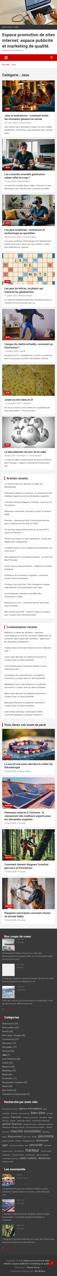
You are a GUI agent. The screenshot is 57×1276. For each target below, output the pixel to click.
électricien (44, 1158)
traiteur (32, 1150)
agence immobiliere (30, 1108)
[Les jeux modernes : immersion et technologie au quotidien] (28, 210)
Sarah (23, 351)
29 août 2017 (10, 455)
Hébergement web (29, 1124)
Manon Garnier (25, 295)
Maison (9, 806)
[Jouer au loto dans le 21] (28, 380)
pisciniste (46, 1136)
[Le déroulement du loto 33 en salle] (28, 432)
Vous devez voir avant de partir (25, 725)
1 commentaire (34, 455)
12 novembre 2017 (13, 403)
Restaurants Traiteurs (12, 1082)
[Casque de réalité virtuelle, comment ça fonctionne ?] (28, 324)
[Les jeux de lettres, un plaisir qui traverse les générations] (28, 269)
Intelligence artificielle (45, 1124)
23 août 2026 (10, 823)
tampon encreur (7, 1151)
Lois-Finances (9, 1059)
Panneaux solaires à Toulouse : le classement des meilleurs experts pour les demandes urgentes (27, 816)
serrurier (36, 1145)
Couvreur (16, 1117)
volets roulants (28, 1158)
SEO (26, 1145)
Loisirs (20, 987)
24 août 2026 (10, 771)
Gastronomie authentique (41, 1121)
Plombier (18, 1141)
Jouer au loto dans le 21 (18, 399)
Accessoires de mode (9, 1109)
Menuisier (27, 1137)
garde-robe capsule (24, 1121)
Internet (6, 1051)
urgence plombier (42, 1155)
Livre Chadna (10, 666)
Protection (7, 1078)
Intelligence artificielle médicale (13, 1127)
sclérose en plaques (16, 1145)
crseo (7, 657)
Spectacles (7, 1090)
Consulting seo (11, 675)
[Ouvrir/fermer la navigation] (6, 57)
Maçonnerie (15, 1136)
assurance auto (24, 1113)
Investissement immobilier (35, 1127)
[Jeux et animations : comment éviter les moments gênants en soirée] (28, 96)
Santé (5, 1086)
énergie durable (7, 1162)
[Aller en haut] (52, 1263)
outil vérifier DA (11, 711)
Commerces (8, 1039)
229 (9, 1009)
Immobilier (7, 1047)
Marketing (7, 1070)
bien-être (38, 1113)
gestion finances (12, 1123)
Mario (7, 693)
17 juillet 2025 (10, 295)
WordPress (39, 1271)
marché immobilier (26, 1131)
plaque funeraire (8, 1141)
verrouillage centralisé (10, 1159)
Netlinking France (12, 684)
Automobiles (8, 1027)
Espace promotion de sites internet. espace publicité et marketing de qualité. (28, 40)
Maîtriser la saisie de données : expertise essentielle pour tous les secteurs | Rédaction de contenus (27, 635)
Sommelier (48, 1145)
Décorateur (43, 1117)
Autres (20, 965)
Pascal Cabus (25, 123)
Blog (6, 702)
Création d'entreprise (30, 1117)
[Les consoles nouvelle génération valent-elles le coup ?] (28, 154)
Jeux (7, 109)
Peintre (34, 1137)
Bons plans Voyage (11, 1035)
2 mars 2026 (10, 181)
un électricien (30, 1155)
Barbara (27, 403)
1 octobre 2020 (11, 351)
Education (7, 1043)
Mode (7, 757)
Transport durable (17, 1155)
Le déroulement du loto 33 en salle (25, 451)
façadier (13, 1121)
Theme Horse (33, 1267)
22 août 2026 (10, 920)
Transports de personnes (14, 1094)
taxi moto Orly (19, 1151)
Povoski (21, 823)
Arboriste (14, 1113)
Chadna (8, 647)
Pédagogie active (29, 1141)
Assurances (8, 1023)
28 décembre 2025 (13, 237)
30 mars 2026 (10, 123)
